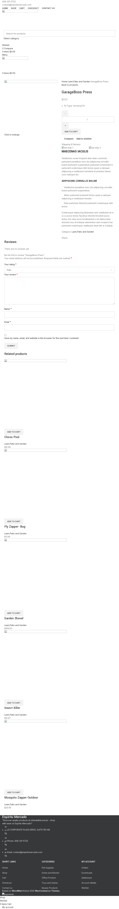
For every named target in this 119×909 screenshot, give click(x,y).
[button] (13, 432)
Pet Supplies (48, 867)
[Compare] (8, 425)
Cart (4, 877)
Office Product (49, 877)
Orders (85, 867)
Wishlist (85, 888)
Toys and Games (50, 883)
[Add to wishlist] (23, 425)
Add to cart (71, 131)
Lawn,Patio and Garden (79, 81)
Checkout (6, 883)
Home (65, 81)
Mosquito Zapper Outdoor (21, 798)
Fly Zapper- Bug (14, 527)
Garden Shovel (13, 618)
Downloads (87, 873)
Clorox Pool (11, 437)
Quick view (15, 425)
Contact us (7, 888)
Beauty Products (50, 888)
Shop (4, 873)
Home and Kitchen (50, 873)
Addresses (87, 877)
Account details (89, 883)
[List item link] (29, 841)
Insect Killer (12, 708)
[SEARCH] (112, 35)
